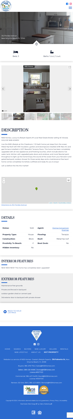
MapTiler (56, 203)
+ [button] (3, 179)
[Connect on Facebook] (67, 4)
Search (17, 349)
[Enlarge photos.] (70, 67)
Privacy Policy (54, 400)
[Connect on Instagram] (71, 4)
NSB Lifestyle (21, 352)
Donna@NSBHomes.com (46, 370)
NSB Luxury (40, 349)
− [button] (3, 182)
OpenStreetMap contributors (65, 203)
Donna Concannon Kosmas (60, 229)
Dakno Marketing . (46, 404)
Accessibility (63, 400)
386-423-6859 (34, 383)
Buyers (27, 349)
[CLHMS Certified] (43, 394)
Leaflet (50, 203)
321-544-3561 (23, 383)
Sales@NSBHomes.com (45, 366)
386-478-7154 (29, 366)
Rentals (64, 349)
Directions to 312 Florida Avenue (14, 205)
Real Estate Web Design (28, 404)
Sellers (53, 349)
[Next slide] (70, 89)
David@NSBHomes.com (47, 376)
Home (7, 349)
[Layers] (69, 180)
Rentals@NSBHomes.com (51, 383)
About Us (36, 352)
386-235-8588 (29, 370)
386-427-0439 (31, 376)
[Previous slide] (3, 89)
